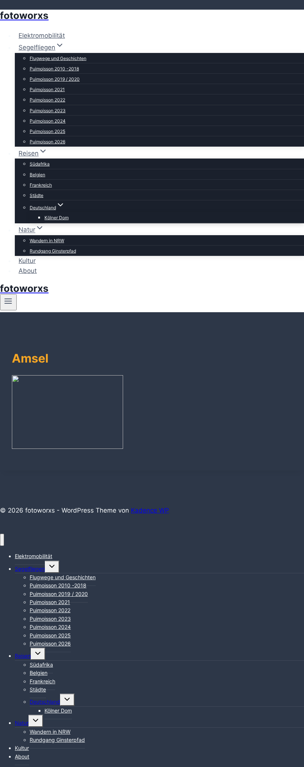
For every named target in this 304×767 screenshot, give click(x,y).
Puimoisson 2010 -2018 (54, 68)
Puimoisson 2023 (48, 110)
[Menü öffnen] (8, 302)
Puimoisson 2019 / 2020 (55, 79)
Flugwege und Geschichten (58, 58)
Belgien (37, 174)
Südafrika (40, 164)
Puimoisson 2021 (47, 89)
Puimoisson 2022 (47, 100)
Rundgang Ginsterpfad (53, 251)
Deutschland (45, 701)
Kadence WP (150, 510)
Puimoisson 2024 (48, 121)
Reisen (23, 656)
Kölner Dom (56, 217)
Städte (36, 195)
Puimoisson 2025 (47, 131)
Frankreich (41, 185)
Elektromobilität (42, 35)
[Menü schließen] (2, 540)
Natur (22, 723)
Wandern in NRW (47, 240)
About (28, 270)
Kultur (27, 260)
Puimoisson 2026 (47, 141)
